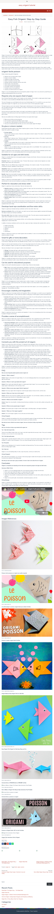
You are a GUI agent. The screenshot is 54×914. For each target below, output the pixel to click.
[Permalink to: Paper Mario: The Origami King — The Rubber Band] (10, 855)
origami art (8, 867)
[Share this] (3, 844)
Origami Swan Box (23, 861)
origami (19, 867)
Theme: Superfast (33, 911)
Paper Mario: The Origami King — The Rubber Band (9, 862)
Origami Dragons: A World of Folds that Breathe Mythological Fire (44, 862)
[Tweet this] (5, 844)
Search (3, 882)
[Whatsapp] (13, 844)
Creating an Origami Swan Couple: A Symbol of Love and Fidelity (13, 872)
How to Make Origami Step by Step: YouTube (43, 871)
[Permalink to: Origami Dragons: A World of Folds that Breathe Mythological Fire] (44, 855)
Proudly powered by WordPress (23, 911)
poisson (22, 867)
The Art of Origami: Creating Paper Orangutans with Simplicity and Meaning (17, 896)
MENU (50, 10)
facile (16, 867)
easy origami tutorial (27, 5)
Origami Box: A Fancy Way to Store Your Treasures (12, 899)
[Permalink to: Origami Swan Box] (27, 855)
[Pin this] (8, 844)
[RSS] (27, 1)
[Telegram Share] (10, 844)
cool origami (4, 904)
